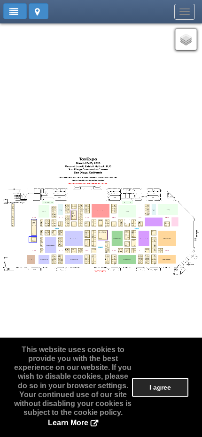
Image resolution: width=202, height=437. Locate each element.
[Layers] (186, 39)
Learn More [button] (68, 423)
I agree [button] (160, 387)
